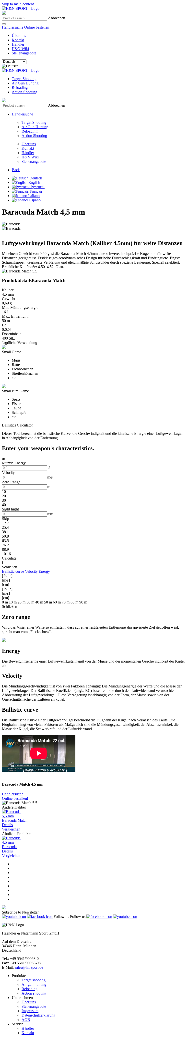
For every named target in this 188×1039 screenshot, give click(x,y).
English (33, 182)
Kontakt (18, 40)
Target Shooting (24, 79)
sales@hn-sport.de (29, 967)
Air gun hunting (34, 984)
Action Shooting (24, 92)
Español (35, 200)
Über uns (19, 35)
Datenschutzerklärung (38, 1015)
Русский (37, 187)
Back (16, 170)
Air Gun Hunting (25, 83)
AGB (26, 1020)
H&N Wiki (20, 49)
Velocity (31, 571)
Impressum (30, 1011)
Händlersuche (12, 27)
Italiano (33, 196)
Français (36, 191)
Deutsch (35, 178)
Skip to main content (18, 4)
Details (7, 825)
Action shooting (34, 993)
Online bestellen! (37, 27)
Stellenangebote (24, 53)
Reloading (20, 87)
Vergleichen (11, 829)
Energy (44, 571)
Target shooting (34, 980)
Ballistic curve (13, 571)
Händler (18, 44)
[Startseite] (20, 8)
